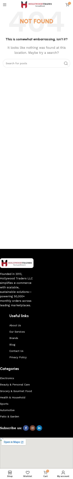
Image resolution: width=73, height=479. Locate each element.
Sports (4, 403)
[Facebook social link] (26, 428)
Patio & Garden (9, 416)
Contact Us (16, 350)
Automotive (7, 410)
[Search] (66, 63)
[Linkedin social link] (39, 428)
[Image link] (17, 263)
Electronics (7, 378)
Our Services (17, 331)
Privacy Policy (18, 357)
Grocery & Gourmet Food (16, 391)
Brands (13, 338)
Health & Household (12, 397)
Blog (12, 344)
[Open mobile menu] (4, 4)
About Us (15, 325)
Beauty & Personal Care (15, 384)
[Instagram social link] (32, 428)
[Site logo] (37, 4)
